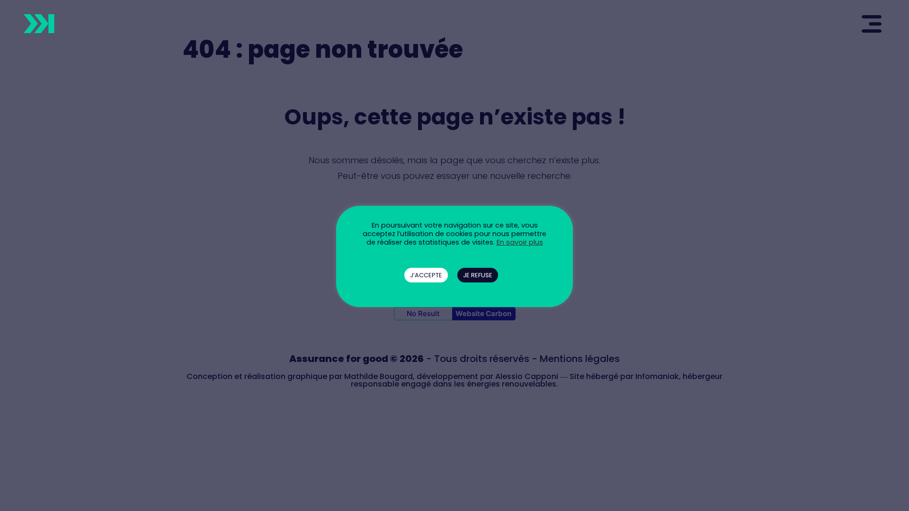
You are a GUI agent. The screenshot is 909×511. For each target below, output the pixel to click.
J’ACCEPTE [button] (426, 275)
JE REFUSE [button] (477, 275)
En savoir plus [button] (520, 242)
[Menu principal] (867, 23)
